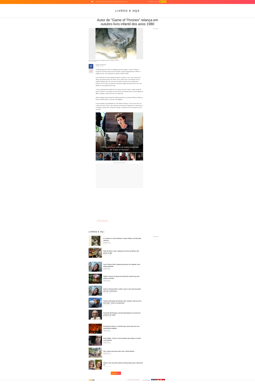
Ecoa (141, 5)
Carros (111, 5)
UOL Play (126, 1)
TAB (152, 5)
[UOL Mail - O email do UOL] (152, 1)
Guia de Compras (163, 5)
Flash (94, 5)
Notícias (102, 5)
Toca (157, 5)
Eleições (98, 5)
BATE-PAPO (105, 1)
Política (107, 5)
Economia (115, 5)
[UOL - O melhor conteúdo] (91, 2)
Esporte (123, 5)
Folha (119, 5)
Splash (127, 5)
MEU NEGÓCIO (110, 1)
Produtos (90, 5)
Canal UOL (145, 5)
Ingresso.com (99, 1)
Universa (131, 5)
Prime (154, 5)
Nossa (150, 5)
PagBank (122, 1)
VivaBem (136, 5)
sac (149, 1)
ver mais (115, 373)
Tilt (139, 5)
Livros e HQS (127, 10)
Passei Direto (117, 1)
